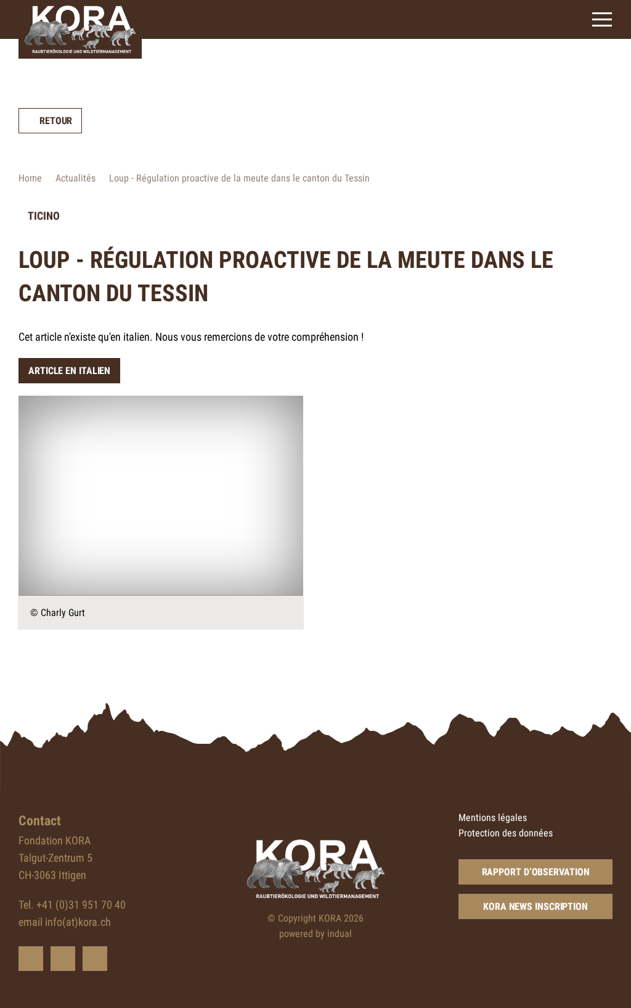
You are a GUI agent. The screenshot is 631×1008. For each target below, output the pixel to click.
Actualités (75, 178)
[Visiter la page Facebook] (63, 958)
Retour (55, 121)
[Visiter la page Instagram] (95, 958)
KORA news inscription (535, 906)
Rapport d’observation (536, 872)
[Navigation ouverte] (602, 19)
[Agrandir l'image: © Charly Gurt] (160, 495)
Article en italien (69, 371)
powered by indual (315, 933)
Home (30, 178)
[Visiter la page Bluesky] (30, 958)
